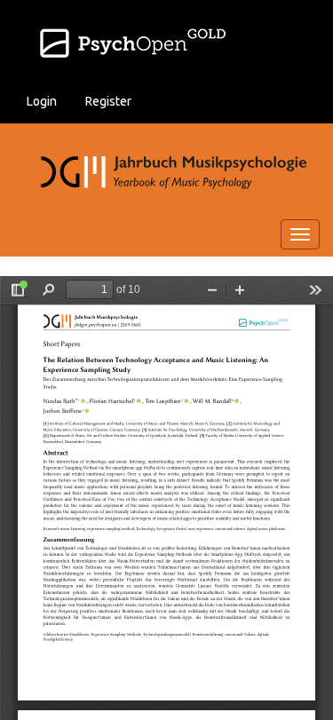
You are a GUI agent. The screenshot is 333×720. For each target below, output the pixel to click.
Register (108, 101)
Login (42, 101)
